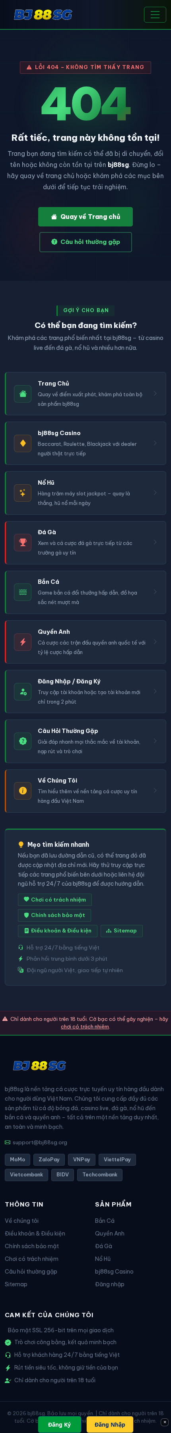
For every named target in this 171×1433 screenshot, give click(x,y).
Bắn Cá (105, 1220)
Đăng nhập (109, 1284)
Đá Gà (103, 1246)
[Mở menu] (155, 15)
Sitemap (125, 930)
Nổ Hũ (103, 1258)
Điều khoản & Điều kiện (61, 930)
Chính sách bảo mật (58, 915)
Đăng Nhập (110, 1424)
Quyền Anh (109, 1233)
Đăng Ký (59, 1424)
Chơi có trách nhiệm (58, 899)
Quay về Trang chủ (90, 217)
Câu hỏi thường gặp (90, 242)
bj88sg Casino (114, 1271)
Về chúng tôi (22, 1220)
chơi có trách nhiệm (85, 1026)
